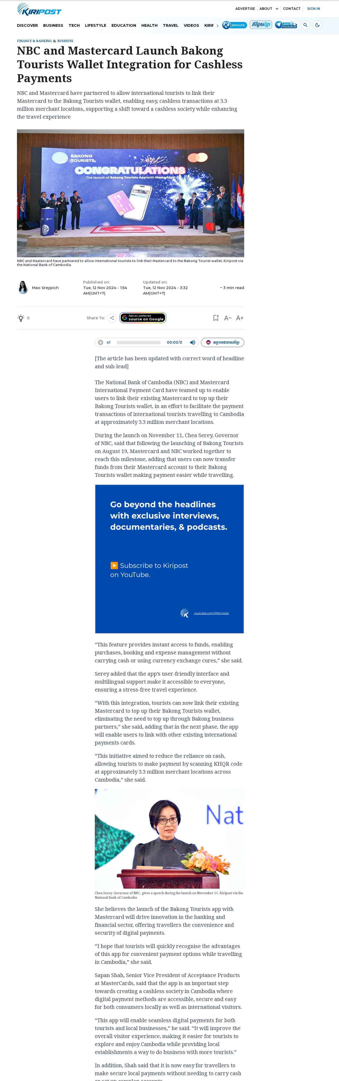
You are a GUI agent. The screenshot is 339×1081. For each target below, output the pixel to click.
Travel (171, 25)
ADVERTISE (245, 9)
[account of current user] (305, 25)
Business (53, 25)
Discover (27, 25)
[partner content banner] (169, 559)
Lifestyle (95, 25)
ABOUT (266, 9)
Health (149, 25)
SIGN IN (313, 9)
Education (123, 25)
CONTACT (292, 9)
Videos (191, 25)
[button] (215, 318)
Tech (74, 25)
